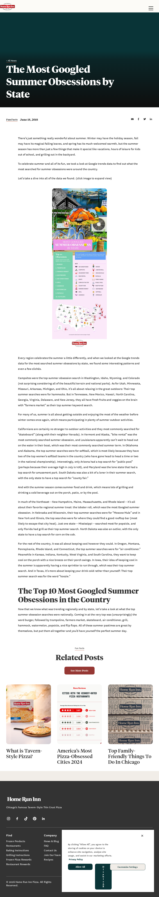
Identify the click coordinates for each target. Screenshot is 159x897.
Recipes (48, 859)
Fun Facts (12, 119)
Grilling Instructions (18, 855)
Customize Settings (128, 866)
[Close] (142, 835)
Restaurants (13, 845)
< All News (11, 60)
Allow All (80, 866)
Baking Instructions (17, 850)
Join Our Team (52, 855)
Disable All (103, 876)
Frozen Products (15, 841)
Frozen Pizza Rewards (19, 859)
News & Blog (51, 841)
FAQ (46, 845)
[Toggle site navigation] (151, 8)
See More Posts (79, 670)
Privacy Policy (76, 859)
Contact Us (50, 850)
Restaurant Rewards (18, 864)
